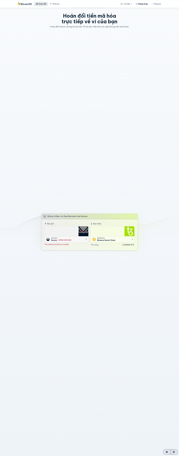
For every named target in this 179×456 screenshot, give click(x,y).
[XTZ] (129, 231)
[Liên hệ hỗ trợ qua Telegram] (173, 451)
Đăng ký (157, 4)
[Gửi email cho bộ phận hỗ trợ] (166, 451)
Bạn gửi (50, 224)
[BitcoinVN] (24, 4)
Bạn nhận (97, 224)
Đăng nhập (143, 4)
